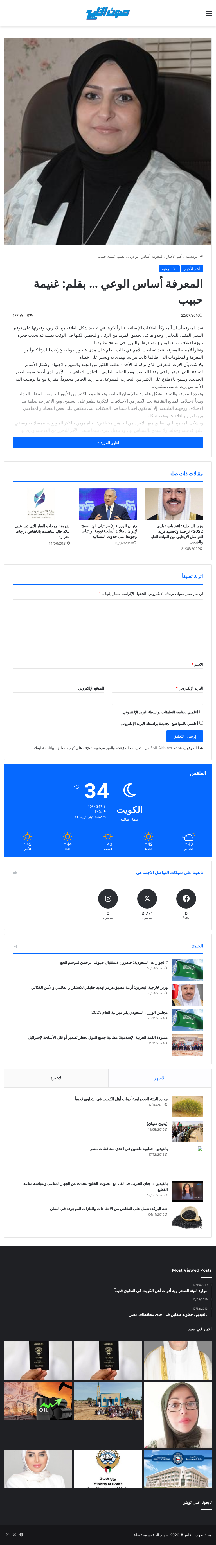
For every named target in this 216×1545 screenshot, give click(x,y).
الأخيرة (56, 1078)
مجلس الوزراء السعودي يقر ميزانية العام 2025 (129, 1012)
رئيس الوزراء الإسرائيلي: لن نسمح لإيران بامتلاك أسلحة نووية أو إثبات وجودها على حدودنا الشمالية (109, 531)
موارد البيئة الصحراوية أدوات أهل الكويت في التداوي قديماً (121, 1098)
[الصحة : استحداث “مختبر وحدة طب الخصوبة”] (178, 1360)
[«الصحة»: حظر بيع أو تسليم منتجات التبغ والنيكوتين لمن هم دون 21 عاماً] (108, 1469)
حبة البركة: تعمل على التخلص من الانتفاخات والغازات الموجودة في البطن (109, 1208)
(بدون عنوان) (157, 1123)
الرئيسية (193, 256)
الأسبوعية (169, 268)
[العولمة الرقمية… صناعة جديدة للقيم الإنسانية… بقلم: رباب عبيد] (178, 1415)
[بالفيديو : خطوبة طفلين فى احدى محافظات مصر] (187, 1161)
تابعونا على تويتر (197, 1502)
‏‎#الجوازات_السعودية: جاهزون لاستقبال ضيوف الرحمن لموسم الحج (114, 962)
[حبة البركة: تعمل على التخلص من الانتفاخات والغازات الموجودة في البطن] (187, 1217)
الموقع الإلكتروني (91, 688)
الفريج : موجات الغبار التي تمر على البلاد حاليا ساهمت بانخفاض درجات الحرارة (43, 531)
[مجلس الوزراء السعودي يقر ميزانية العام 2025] (187, 1020)
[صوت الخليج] (108, 13)
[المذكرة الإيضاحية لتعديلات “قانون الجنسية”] (108, 1360)
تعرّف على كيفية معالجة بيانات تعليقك (63, 748)
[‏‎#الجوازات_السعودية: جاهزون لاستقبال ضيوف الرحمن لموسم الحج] (187, 970)
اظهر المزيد (109, 442)
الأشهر (160, 1078)
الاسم (197, 664)
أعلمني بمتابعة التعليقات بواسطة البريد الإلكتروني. (160, 712)
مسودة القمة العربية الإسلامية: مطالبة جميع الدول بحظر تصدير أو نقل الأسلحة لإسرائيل (98, 1037)
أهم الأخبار (174, 256)
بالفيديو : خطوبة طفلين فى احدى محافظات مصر (129, 1148)
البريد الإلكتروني (189, 688)
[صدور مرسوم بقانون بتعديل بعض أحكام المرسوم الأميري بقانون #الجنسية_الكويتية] (38, 1360)
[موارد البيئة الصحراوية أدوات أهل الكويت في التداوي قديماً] (187, 1106)
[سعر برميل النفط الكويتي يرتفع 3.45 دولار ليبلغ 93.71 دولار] (38, 1401)
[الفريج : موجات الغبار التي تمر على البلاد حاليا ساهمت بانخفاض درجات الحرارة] (42, 504)
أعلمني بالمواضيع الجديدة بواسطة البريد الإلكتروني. (159, 723)
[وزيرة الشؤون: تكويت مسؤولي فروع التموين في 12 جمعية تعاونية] (38, 1469)
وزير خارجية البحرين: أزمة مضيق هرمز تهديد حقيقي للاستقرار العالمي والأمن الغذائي (99, 987)
